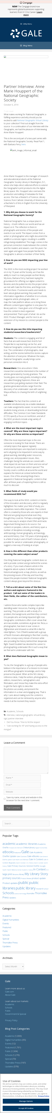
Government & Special (15, 1013)
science (16, 893)
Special (6, 938)
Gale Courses (22, 856)
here (23, 144)
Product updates (10, 883)
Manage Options (26, 1101)
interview (11, 715)
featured (17, 852)
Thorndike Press (10, 942)
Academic (11, 711)
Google (43, 866)
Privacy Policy (11, 1020)
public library (25, 888)
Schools (19, 711)
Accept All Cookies (26, 1108)
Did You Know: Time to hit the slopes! (23, 722)
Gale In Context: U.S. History (24, 863)
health (5, 870)
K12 (47, 870)
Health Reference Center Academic (17, 870)
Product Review (26, 878)
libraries (16, 874)
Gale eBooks (33, 856)
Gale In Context (36, 859)
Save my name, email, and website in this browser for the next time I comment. (24, 799)
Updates (12, 897)
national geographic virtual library (30, 715)
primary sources (12, 878)
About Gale (10, 994)
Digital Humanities (11, 919)
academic (9, 844)
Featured (7, 927)
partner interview (15, 718)
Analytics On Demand (15, 848)
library (21, 874)
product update (39, 878)
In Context (39, 869)
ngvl (5, 718)
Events (6, 923)
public (23, 882)
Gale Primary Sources (16, 866)
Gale (25, 851)
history (30, 870)
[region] (26, 1093)
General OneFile (32, 866)
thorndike (30, 893)
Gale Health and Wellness (20, 859)
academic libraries (26, 844)
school (46, 889)
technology (22, 893)
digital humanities (41, 848)
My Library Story (36, 874)
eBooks (8, 852)
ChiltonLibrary (29, 847)
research (40, 888)
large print (7, 874)
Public (5, 931)
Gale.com (9, 991)
